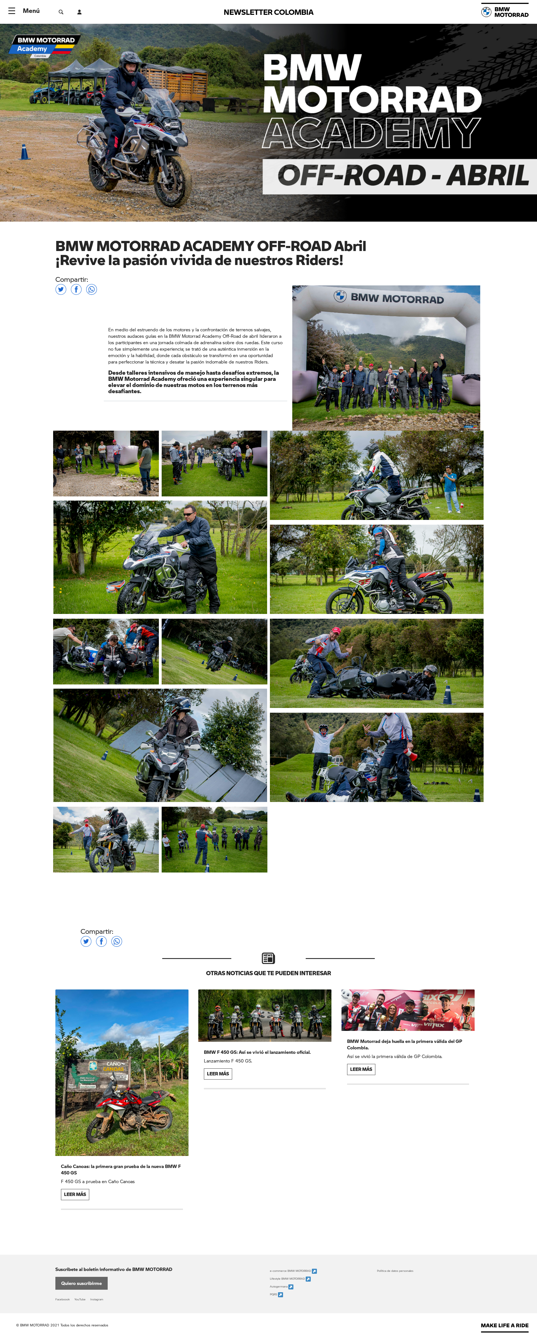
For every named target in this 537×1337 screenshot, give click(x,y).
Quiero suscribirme (81, 1283)
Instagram (96, 1299)
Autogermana (279, 1286)
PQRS (274, 1294)
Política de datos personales (395, 1271)
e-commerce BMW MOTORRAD (291, 1271)
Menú (31, 10)
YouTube (80, 1299)
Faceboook (62, 1299)
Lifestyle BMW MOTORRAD (288, 1278)
